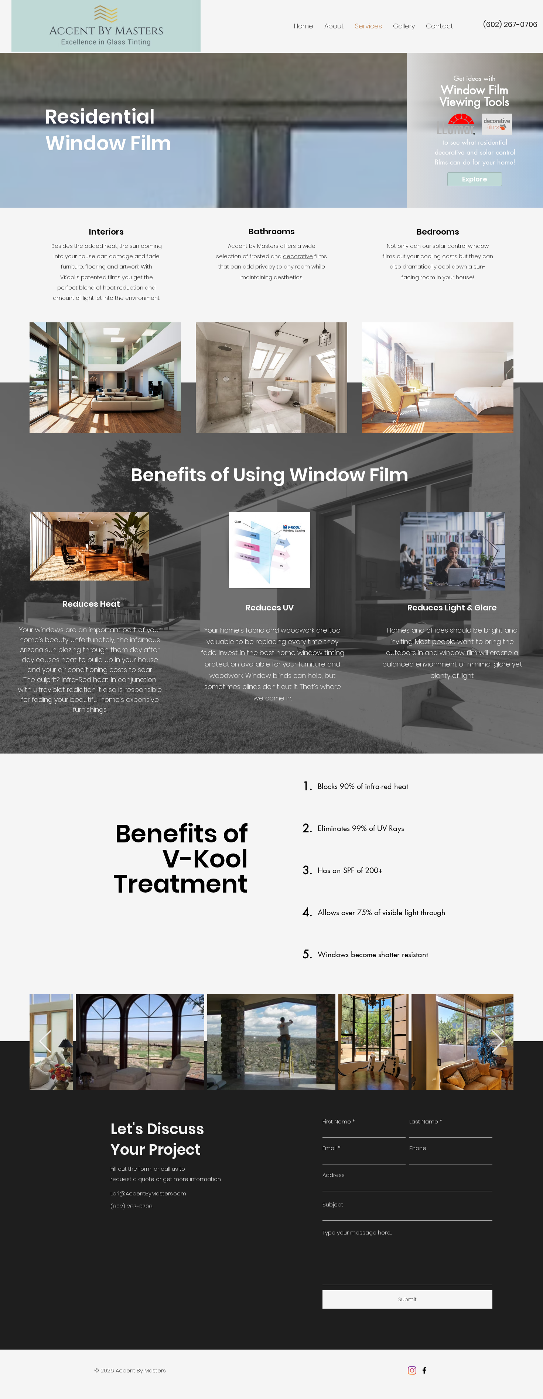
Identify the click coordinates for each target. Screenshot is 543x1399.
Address (333, 1175)
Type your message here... (357, 1232)
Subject (332, 1204)
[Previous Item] (45, 1042)
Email (329, 1148)
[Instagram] (412, 1370)
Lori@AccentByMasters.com (148, 1193)
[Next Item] (498, 1042)
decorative (298, 256)
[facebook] (424, 1370)
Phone (417, 1148)
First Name (336, 1121)
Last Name (423, 1121)
